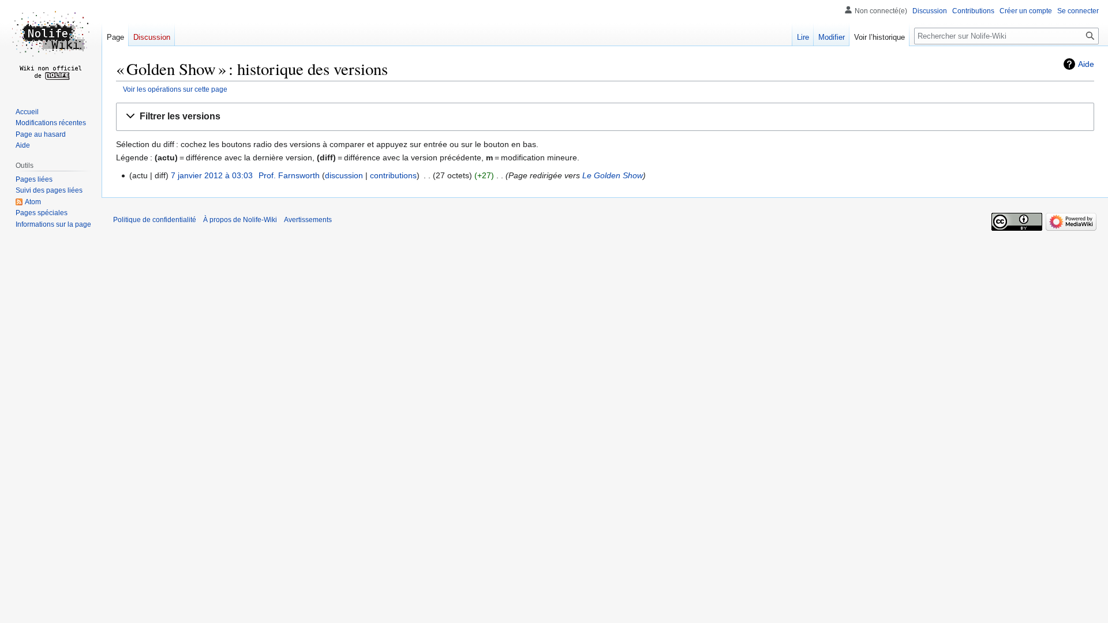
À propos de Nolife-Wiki (240, 220)
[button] (605, 117)
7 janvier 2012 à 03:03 (212, 175)
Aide (1086, 64)
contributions (393, 175)
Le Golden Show (612, 175)
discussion (344, 175)
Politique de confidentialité (154, 220)
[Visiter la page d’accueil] (51, 46)
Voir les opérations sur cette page (175, 89)
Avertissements (308, 220)
